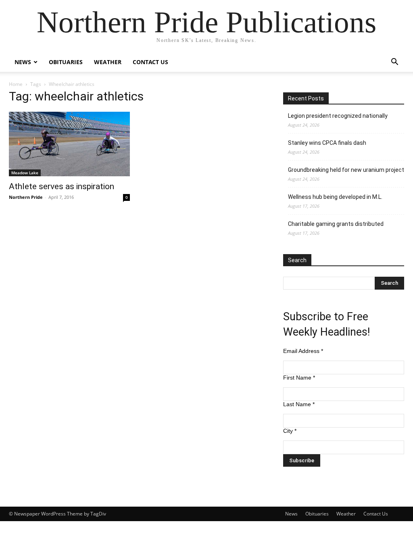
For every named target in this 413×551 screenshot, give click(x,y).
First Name (299, 377)
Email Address (303, 351)
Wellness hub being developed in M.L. (335, 197)
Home (16, 84)
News (23, 62)
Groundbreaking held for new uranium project (346, 170)
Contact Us (150, 62)
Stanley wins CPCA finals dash (327, 143)
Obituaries (66, 62)
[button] (394, 63)
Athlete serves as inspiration (61, 186)
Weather (107, 62)
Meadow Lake (24, 172)
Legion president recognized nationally (338, 116)
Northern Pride (26, 197)
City (289, 431)
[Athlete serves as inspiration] (69, 144)
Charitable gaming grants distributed (336, 224)
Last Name (299, 404)
